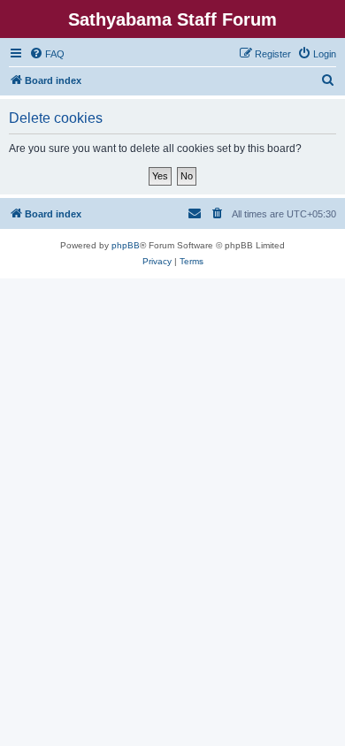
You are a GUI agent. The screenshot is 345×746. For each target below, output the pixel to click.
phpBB (125, 245)
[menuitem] (47, 54)
